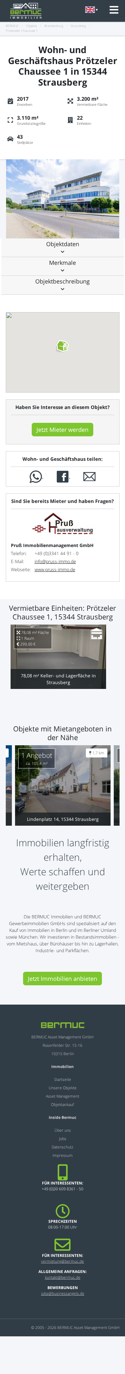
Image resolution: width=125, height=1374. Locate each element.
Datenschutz (62, 1147)
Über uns (62, 1130)
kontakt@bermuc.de (62, 1277)
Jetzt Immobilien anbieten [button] (62, 978)
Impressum (63, 1155)
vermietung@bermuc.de (62, 1261)
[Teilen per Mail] (89, 476)
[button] (63, 248)
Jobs (62, 1138)
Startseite (62, 1079)
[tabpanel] (64, 198)
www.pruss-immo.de (55, 569)
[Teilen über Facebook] (63, 476)
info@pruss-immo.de (55, 561)
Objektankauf (62, 1104)
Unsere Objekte (63, 1088)
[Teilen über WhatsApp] (36, 476)
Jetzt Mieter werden (62, 429)
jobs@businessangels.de (62, 1293)
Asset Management (62, 1096)
